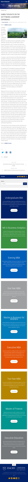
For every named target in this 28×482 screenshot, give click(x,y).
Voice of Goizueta (5, 1)
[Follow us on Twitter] (18, 176)
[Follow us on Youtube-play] (22, 176)
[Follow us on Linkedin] (24, 176)
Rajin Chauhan (5, 22)
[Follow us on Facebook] (20, 176)
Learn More (14, 210)
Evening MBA (3, 10)
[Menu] (26, 1)
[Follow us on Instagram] (26, 176)
